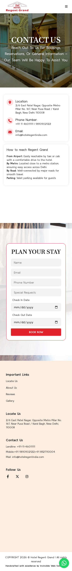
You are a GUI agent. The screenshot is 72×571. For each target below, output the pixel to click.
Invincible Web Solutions (53, 566)
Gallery (10, 400)
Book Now (36, 332)
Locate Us (12, 381)
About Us (11, 387)
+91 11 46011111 (24, 123)
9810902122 (43, 123)
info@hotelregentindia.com (31, 134)
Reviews (10, 394)
